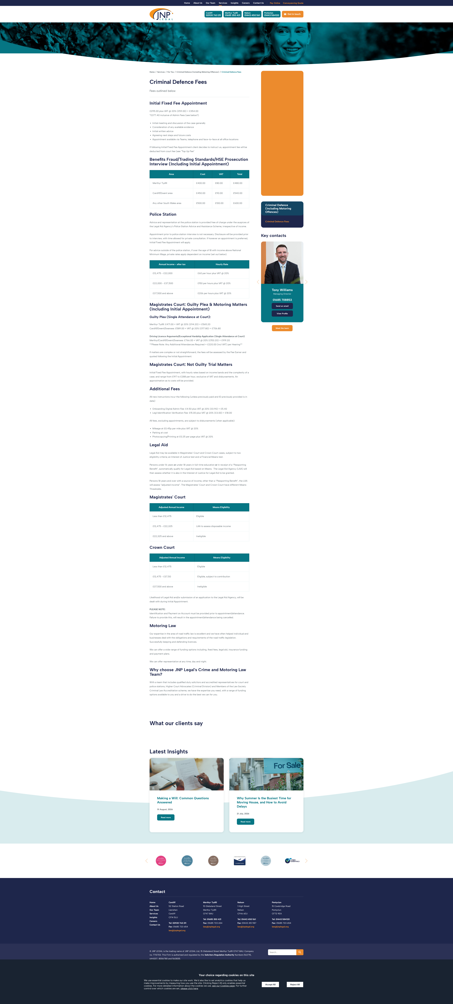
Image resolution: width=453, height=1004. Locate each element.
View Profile (282, 313)
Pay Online (275, 3)
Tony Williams (282, 290)
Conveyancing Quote (293, 3)
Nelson (240, 902)
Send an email (282, 306)
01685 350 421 (232, 14)
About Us (197, 3)
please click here (189, 988)
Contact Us (258, 3)
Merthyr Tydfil (210, 902)
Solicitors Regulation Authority (219, 955)
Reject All (295, 984)
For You (170, 72)
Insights (234, 3)
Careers (246, 3)
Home (187, 3)
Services (223, 3)
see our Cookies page (223, 985)
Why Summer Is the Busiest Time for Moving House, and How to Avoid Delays (264, 802)
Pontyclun (276, 902)
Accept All (270, 984)
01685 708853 (282, 300)
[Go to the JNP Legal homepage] (161, 14)
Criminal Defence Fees (277, 221)
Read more (166, 817)
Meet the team (282, 328)
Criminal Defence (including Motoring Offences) (197, 72)
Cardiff (172, 902)
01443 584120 (271, 14)
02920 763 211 (213, 14)
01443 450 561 (252, 14)
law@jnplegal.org (177, 930)
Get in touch (294, 14)
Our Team (210, 3)
